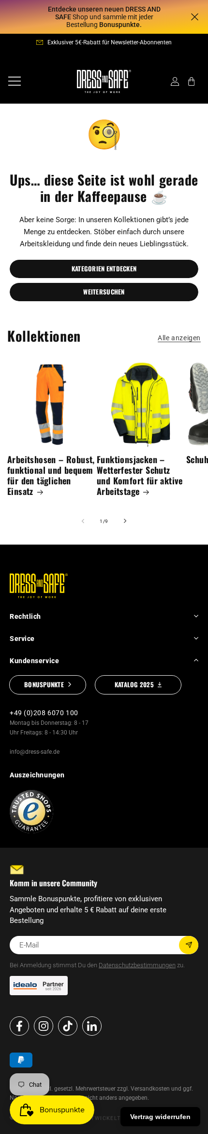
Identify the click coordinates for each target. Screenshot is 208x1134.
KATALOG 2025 (134, 684)
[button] (14, 81)
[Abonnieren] (188, 945)
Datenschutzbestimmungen (137, 965)
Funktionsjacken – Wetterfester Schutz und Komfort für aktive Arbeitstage (140, 475)
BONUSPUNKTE (44, 684)
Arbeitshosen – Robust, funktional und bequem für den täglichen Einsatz (51, 475)
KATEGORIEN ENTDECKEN (104, 268)
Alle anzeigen (179, 338)
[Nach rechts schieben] (125, 521)
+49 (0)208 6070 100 (44, 713)
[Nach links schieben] (82, 521)
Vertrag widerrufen (160, 1117)
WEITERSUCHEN (103, 291)
